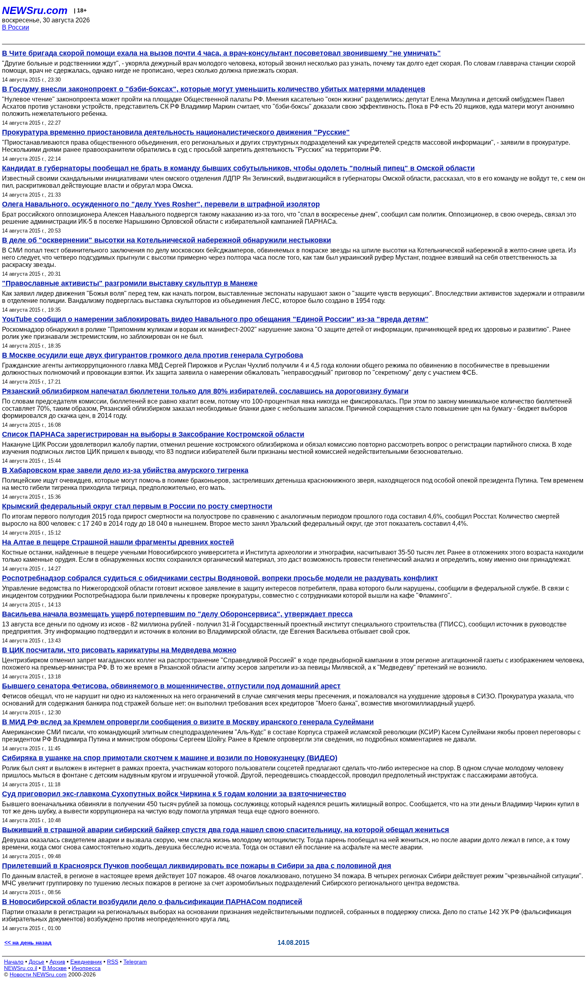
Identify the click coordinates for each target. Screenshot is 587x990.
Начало (14, 961)
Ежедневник (86, 961)
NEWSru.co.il (20, 968)
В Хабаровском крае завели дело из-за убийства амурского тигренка (125, 470)
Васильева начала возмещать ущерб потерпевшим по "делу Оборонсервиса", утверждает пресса (177, 614)
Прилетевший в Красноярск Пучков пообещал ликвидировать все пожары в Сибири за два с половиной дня (196, 866)
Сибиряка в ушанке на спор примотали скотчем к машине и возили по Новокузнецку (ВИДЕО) (169, 758)
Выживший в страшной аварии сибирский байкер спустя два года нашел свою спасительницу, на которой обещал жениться (225, 830)
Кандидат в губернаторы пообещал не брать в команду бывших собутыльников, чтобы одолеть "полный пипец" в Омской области (238, 168)
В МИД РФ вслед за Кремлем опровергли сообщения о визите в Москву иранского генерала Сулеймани (188, 722)
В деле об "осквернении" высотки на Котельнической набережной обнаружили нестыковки (166, 240)
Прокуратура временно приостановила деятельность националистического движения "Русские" (176, 132)
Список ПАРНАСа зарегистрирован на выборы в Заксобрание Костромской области (153, 434)
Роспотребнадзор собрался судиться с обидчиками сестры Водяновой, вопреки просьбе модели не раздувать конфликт (220, 578)
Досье (36, 961)
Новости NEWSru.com (38, 974)
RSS (112, 961)
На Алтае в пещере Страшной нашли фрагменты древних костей (118, 542)
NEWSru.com (34, 10)
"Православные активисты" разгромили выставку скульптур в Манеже (130, 283)
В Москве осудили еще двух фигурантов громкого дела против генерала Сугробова (152, 355)
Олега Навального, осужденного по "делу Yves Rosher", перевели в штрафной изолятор (161, 204)
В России (15, 27)
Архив (57, 961)
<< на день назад (28, 942)
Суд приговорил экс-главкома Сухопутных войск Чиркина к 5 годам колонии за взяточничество (174, 794)
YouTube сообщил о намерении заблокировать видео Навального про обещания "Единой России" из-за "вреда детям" (215, 319)
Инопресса (86, 968)
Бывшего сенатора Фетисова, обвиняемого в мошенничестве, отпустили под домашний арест (171, 686)
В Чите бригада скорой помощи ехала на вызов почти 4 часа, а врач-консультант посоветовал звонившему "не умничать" (221, 53)
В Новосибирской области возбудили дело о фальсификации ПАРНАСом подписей (152, 902)
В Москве (54, 968)
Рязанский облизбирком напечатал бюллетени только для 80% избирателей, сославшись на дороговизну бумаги (205, 391)
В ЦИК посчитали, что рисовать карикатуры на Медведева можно (119, 650)
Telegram (135, 961)
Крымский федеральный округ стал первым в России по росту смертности (137, 506)
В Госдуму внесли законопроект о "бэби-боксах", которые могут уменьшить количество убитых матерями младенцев (213, 89)
